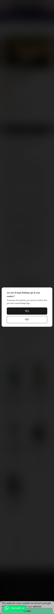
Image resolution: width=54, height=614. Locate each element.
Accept (27, 611)
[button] (27, 311)
